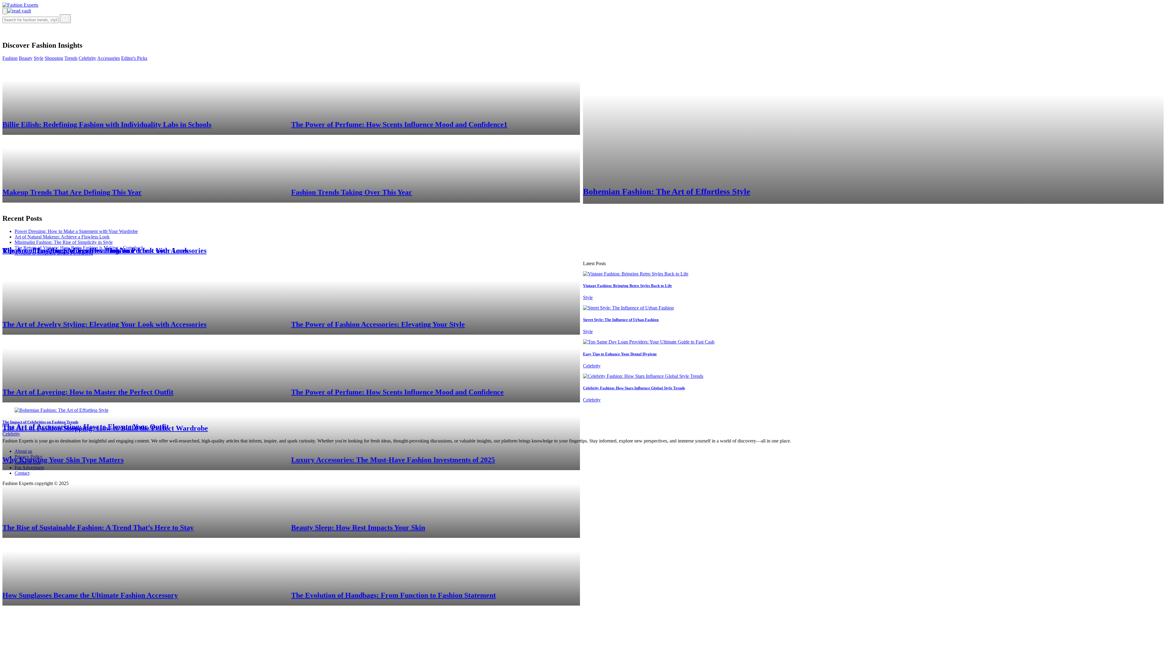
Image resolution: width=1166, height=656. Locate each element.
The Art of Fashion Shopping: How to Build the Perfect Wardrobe (105, 428)
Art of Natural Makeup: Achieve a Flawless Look (62, 236)
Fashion (10, 58)
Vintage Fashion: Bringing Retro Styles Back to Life (627, 285)
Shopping (54, 58)
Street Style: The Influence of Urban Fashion (621, 319)
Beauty (25, 58)
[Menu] (4, 11)
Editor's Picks (134, 58)
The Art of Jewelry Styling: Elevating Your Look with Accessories (104, 251)
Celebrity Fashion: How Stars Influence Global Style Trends (634, 388)
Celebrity (87, 58)
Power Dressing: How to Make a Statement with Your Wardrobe (76, 231)
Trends (70, 58)
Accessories (108, 58)
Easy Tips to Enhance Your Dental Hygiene (620, 354)
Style (38, 58)
